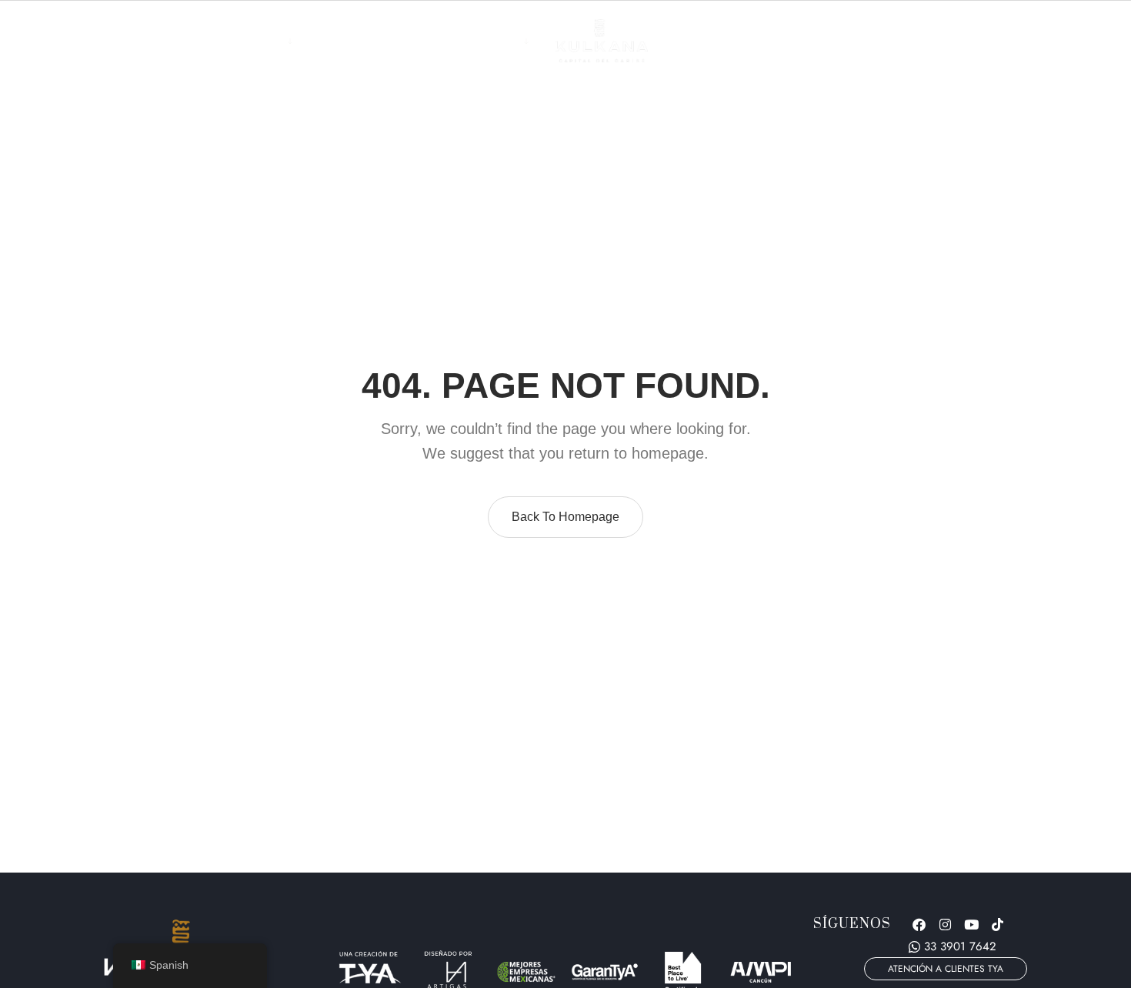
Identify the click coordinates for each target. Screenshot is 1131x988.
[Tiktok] (998, 924)
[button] (945, 968)
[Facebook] (919, 924)
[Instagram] (945, 924)
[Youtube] (972, 924)
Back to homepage (565, 516)
